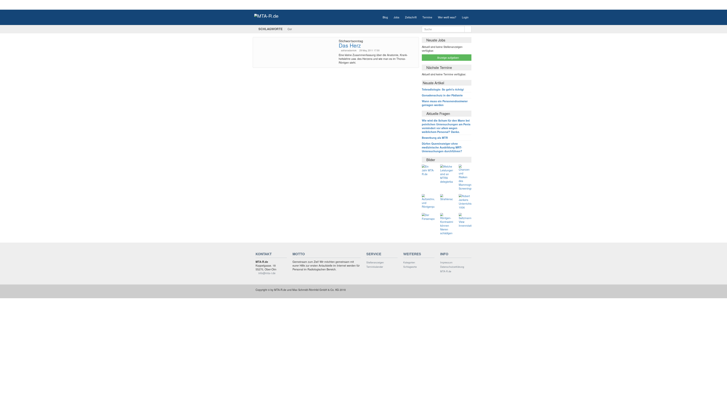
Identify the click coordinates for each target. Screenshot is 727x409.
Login (465, 17)
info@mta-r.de (266, 273)
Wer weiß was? (447, 17)
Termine (427, 17)
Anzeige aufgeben (447, 57)
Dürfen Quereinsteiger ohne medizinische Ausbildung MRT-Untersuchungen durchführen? (442, 147)
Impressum (446, 262)
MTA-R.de (445, 271)
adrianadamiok (349, 50)
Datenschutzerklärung (452, 267)
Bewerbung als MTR (435, 138)
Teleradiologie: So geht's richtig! (443, 89)
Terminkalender (374, 267)
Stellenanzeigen (375, 262)
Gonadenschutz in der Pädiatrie (442, 95)
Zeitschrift (411, 17)
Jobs (396, 17)
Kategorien (409, 262)
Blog (385, 17)
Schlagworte (410, 267)
